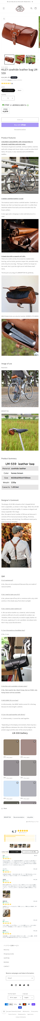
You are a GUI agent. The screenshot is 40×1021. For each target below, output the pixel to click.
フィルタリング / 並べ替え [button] (29, 851)
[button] (4, 8)
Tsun (37, 821)
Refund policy (26, 1011)
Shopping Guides (9, 954)
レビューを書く (15, 851)
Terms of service (12, 1014)
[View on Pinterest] (17, 741)
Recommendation (19, 817)
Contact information (21, 1017)
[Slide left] (2, 60)
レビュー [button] (5, 851)
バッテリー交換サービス (11, 945)
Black (20, 90)
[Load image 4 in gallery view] (30, 59)
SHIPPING (7, 958)
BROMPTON (7, 817)
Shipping (9, 80)
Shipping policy (22, 1014)
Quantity (3, 94)
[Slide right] (38, 60)
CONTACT (6, 966)
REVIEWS (6, 962)
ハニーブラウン (9, 90)
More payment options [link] (20, 129)
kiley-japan (8, 1011)
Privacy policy (34, 1011)
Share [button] (5, 808)
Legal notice (30, 1014)
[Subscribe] (32, 978)
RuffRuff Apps (31, 821)
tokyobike (30, 817)
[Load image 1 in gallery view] (9, 59)
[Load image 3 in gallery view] (20, 59)
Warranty (6, 949)
